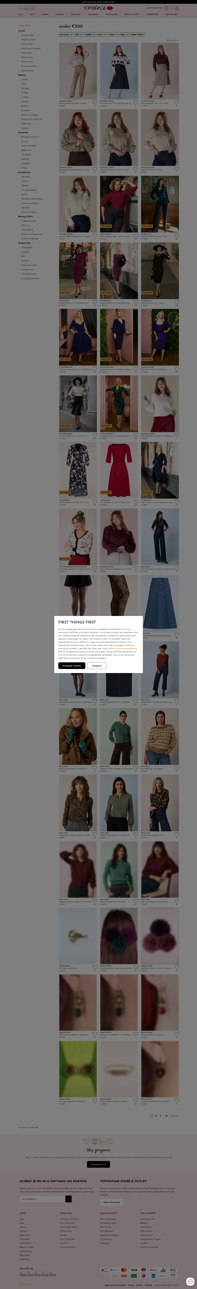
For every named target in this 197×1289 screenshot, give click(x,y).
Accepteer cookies (72, 665)
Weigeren (97, 665)
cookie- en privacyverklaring (122, 648)
